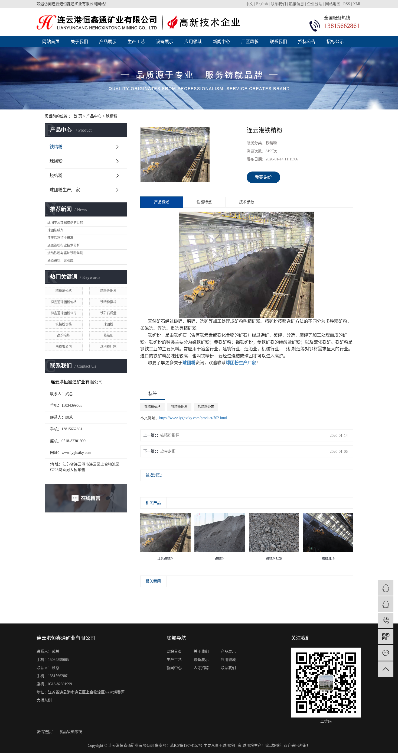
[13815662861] (385, 620)
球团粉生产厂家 (65, 190)
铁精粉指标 (108, 302)
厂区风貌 (250, 41)
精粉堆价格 (64, 291)
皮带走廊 (167, 451)
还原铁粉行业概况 (60, 238)
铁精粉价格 (64, 324)
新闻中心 (221, 41)
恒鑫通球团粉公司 (64, 313)
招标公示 (335, 41)
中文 (250, 4)
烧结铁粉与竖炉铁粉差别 (65, 253)
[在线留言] (385, 653)
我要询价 (263, 177)
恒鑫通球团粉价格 (64, 302)
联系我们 (279, 4)
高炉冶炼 (63, 335)
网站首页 (51, 41)
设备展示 (164, 41)
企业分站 (314, 4)
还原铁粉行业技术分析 (63, 245)
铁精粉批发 (179, 407)
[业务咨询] (385, 588)
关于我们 (79, 41)
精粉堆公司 (64, 346)
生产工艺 (136, 41)
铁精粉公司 (206, 407)
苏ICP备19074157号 (186, 746)
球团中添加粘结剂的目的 (65, 223)
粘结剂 (108, 335)
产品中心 (94, 116)
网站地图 (332, 4)
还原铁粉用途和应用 (62, 261)
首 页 (77, 116)
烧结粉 (56, 175)
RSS (346, 4)
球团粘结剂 (55, 230)
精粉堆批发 (108, 291)
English (262, 4)
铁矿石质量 (108, 313)
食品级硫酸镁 (70, 732)
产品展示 (107, 41)
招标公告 (306, 41)
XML (357, 4)
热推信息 (296, 4)
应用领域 (193, 41)
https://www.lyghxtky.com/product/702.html (193, 418)
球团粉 (56, 161)
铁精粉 (111, 116)
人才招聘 (201, 668)
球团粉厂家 (108, 346)
